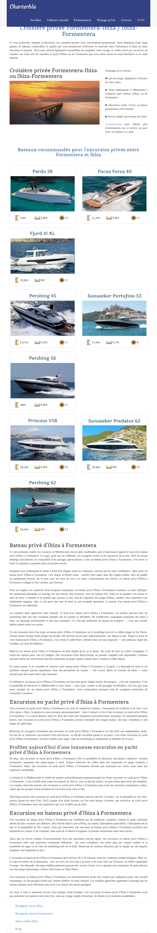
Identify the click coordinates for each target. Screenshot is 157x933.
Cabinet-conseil (57, 20)
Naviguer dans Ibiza (29, 906)
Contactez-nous (113, 124)
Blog (18, 929)
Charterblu (23, 6)
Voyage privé (106, 20)
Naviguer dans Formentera (34, 913)
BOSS (141, 20)
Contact (126, 20)
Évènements (82, 20)
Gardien (35, 20)
